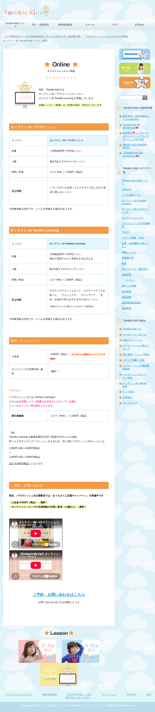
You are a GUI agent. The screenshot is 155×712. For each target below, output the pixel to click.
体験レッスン (129, 252)
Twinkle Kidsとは (132, 329)
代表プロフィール (132, 340)
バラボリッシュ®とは (134, 334)
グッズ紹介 (129, 391)
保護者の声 (128, 258)
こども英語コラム (131, 195)
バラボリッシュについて (19, 694)
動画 (124, 263)
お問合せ (139, 24)
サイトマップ (130, 403)
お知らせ (126, 189)
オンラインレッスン (132, 217)
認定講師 (126, 297)
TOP (42, 36)
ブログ (125, 232)
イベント (130, 280)
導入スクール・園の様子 (135, 269)
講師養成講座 (49, 694)
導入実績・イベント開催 (136, 354)
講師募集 (126, 308)
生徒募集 (126, 291)
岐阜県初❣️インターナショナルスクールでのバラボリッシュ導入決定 (136, 136)
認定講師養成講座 (131, 302)
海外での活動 (129, 286)
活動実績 (126, 274)
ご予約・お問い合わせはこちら (59, 594)
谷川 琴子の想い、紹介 (79, 694)
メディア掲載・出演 (132, 238)
